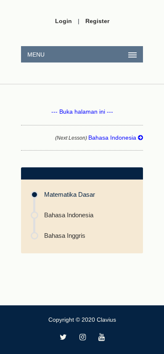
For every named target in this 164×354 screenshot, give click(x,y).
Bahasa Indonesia (96, 137)
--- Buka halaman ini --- (82, 111)
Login (63, 21)
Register (97, 21)
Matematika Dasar (69, 194)
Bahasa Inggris (64, 235)
